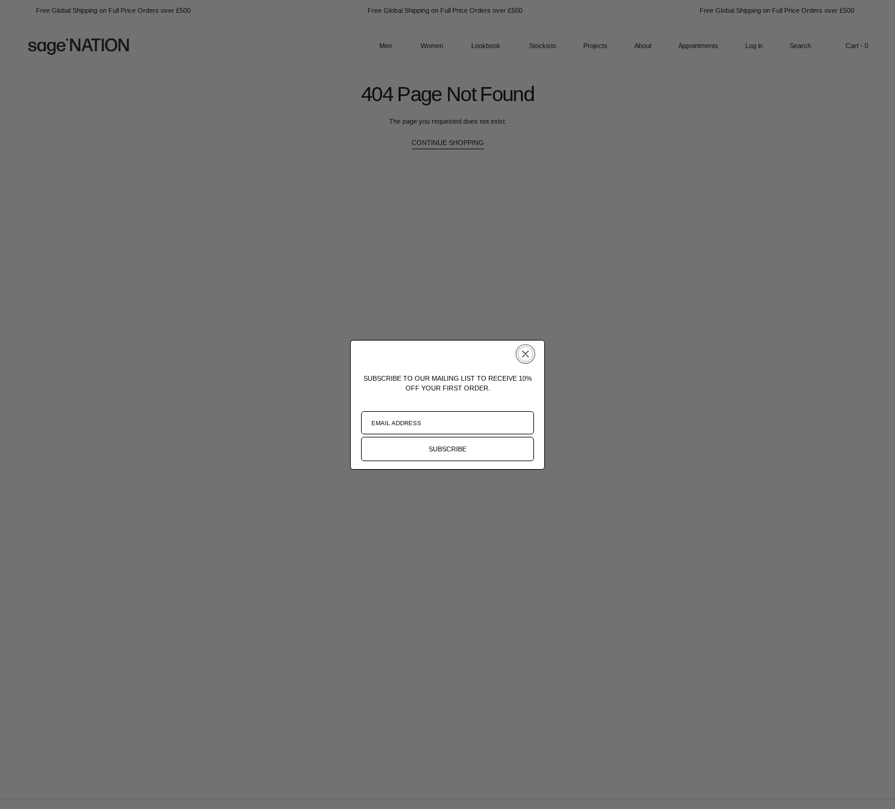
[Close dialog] (525, 354)
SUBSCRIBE (447, 449)
